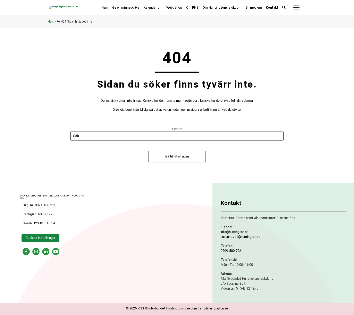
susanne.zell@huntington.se (240, 237)
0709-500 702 (231, 251)
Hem (51, 21)
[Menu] (296, 7)
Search (177, 129)
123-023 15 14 (44, 223)
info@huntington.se (234, 232)
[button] (284, 7)
